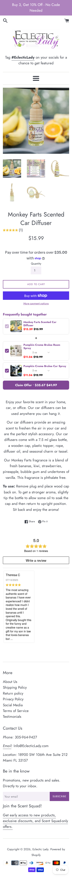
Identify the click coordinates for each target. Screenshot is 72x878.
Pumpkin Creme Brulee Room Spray (41, 346)
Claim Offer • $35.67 (36, 385)
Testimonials (12, 716)
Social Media (13, 705)
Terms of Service (16, 710)
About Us (10, 681)
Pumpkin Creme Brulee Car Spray (44, 366)
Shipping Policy (15, 687)
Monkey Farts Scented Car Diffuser (39, 323)
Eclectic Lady (40, 849)
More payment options (36, 303)
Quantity (36, 264)
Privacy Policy (13, 699)
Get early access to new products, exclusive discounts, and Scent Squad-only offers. (35, 821)
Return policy (13, 693)
